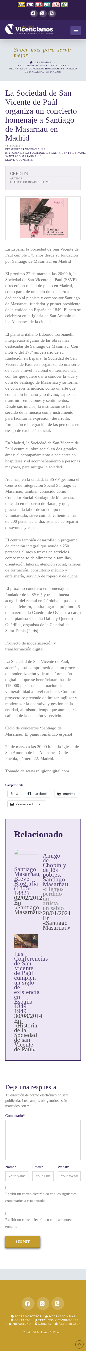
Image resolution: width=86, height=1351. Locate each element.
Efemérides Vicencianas (25, 149)
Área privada (69, 1323)
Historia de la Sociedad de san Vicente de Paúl (45, 152)
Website (64, 1167)
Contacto (22, 1320)
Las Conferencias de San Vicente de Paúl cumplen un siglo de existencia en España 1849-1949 (31, 982)
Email (37, 1167)
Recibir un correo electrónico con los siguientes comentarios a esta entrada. (40, 1197)
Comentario (15, 1116)
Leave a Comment (19, 159)
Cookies (44, 1323)
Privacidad (21, 1323)
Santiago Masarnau (22, 156)
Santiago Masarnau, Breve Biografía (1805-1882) (27, 881)
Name (10, 1167)
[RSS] (52, 13)
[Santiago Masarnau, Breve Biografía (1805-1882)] (26, 856)
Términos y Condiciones (57, 1320)
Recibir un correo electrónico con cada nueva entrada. (39, 1223)
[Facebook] (34, 13)
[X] (43, 13)
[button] (75, 30)
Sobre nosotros (27, 1316)
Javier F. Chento (51, 1332)
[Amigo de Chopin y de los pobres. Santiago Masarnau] (57, 890)
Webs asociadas (61, 1316)
